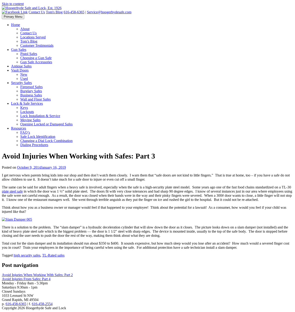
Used (24, 79)
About (25, 29)
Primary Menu (13, 16)
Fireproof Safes (31, 87)
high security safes (27, 255)
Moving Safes (30, 120)
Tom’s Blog (28, 41)
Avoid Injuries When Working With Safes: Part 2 (37, 275)
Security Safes (21, 83)
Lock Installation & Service (40, 116)
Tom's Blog (54, 12)
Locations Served (33, 37)
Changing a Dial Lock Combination (46, 141)
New (23, 74)
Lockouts (27, 112)
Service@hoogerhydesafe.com (109, 12)
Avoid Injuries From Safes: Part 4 (26, 279)
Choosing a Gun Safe (36, 58)
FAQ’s (25, 132)
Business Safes (31, 95)
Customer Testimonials (36, 45)
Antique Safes (21, 66)
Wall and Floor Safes (35, 99)
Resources (18, 128)
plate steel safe (12, 191)
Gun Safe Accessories (36, 62)
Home (15, 25)
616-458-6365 (74, 12)
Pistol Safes (28, 54)
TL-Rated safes (53, 255)
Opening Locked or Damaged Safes (46, 124)
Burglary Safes (31, 91)
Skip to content (13, 4)
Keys (24, 108)
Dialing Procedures (34, 145)
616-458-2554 (42, 304)
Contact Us (37, 12)
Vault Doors (20, 70)
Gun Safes (18, 50)
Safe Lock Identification (37, 137)
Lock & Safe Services (27, 103)
